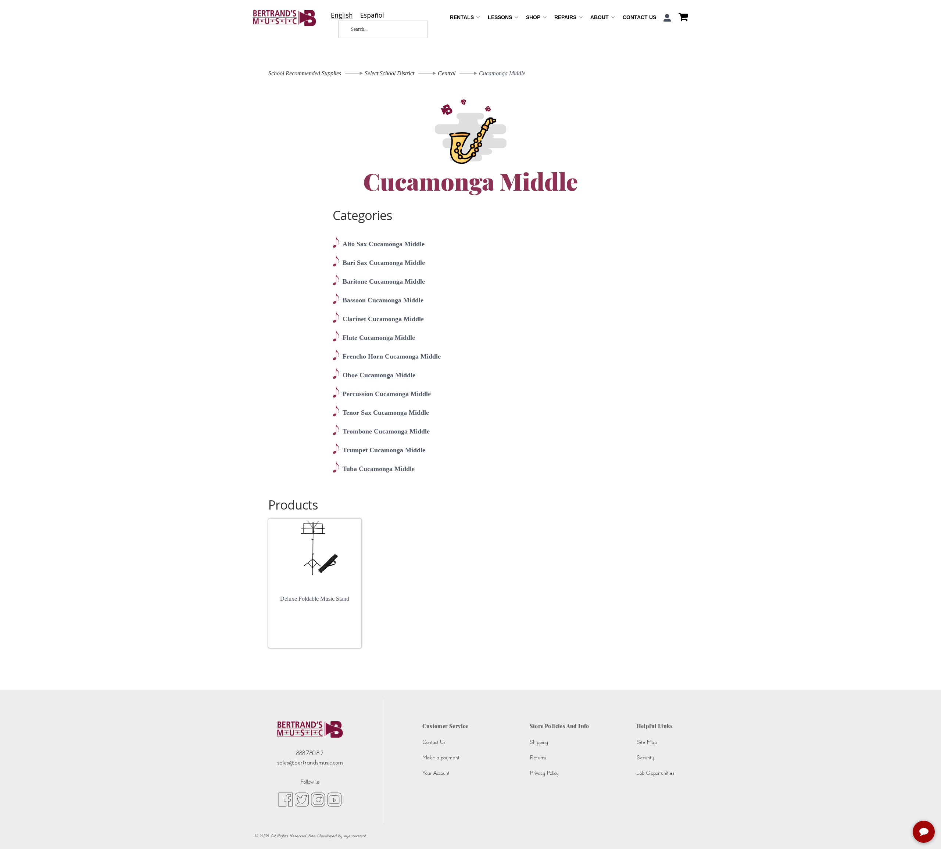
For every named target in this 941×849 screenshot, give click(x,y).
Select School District (389, 73)
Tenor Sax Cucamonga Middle (386, 412)
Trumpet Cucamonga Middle (384, 450)
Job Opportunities (655, 773)
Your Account (436, 773)
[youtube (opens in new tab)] (334, 799)
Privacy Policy (544, 773)
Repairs (566, 17)
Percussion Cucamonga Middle (387, 393)
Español (372, 15)
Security (645, 758)
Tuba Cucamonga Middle (379, 468)
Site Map (647, 742)
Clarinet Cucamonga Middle (383, 319)
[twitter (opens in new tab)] (301, 799)
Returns (538, 758)
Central (446, 73)
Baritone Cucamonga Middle (384, 281)
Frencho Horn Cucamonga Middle (392, 356)
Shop (534, 17)
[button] (667, 18)
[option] (372, 15)
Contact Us (639, 17)
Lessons (501, 17)
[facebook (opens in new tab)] (285, 799)
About (600, 17)
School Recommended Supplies (304, 73)
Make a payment (440, 758)
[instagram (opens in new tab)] (318, 799)
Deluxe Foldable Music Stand (314, 599)
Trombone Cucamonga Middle (386, 431)
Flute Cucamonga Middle (379, 337)
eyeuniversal (354, 835)
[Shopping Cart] (681, 18)
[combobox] (342, 15)
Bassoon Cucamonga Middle (383, 300)
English (342, 15)
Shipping (539, 742)
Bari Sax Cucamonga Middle (384, 262)
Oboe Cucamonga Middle (379, 375)
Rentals (462, 17)
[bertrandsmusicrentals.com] (284, 18)
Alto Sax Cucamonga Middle (384, 244)
